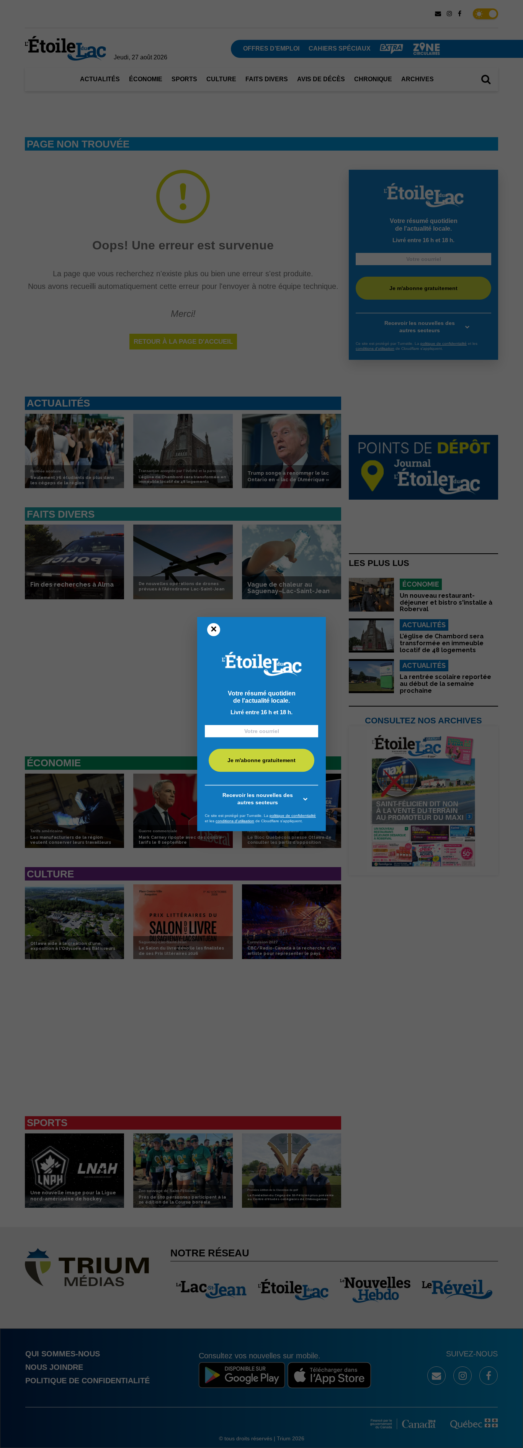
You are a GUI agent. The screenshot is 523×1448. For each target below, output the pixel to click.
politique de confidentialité (293, 815)
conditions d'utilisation (235, 821)
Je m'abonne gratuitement (261, 760)
